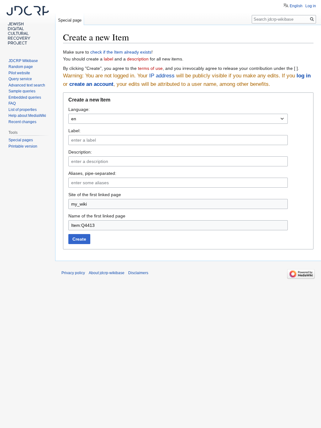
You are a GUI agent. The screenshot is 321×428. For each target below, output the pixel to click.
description (138, 58)
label (108, 58)
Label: (74, 130)
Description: (80, 151)
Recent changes (22, 122)
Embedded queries (24, 97)
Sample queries (21, 91)
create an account (91, 84)
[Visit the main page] (28, 25)
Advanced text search (26, 85)
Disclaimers (138, 273)
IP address (162, 76)
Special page (70, 20)
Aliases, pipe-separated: (92, 173)
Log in (310, 6)
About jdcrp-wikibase (106, 273)
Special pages (20, 140)
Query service (20, 79)
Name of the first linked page (96, 215)
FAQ (12, 103)
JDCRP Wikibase (23, 61)
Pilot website (19, 73)
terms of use (150, 68)
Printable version (22, 146)
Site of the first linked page (94, 194)
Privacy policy (73, 273)
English (296, 6)
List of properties (22, 109)
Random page (20, 67)
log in (304, 76)
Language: (79, 109)
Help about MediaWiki (27, 115)
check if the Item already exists (120, 52)
